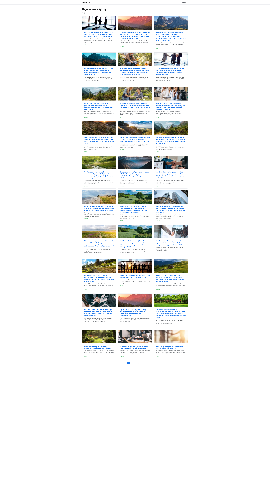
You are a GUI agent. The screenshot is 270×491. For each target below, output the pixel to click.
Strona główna (184, 2)
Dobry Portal (87, 2)
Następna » (139, 363)
